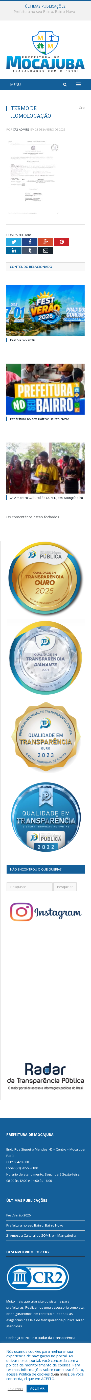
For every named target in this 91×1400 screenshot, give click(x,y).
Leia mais (60, 1374)
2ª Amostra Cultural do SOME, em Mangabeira (46, 497)
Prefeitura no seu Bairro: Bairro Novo (44, 11)
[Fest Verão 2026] (45, 310)
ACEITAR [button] (37, 1388)
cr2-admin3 (21, 129)
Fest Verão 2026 (22, 340)
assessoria (60, 1307)
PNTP (28, 1337)
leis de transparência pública (52, 1320)
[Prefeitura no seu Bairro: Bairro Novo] (45, 389)
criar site (37, 1301)
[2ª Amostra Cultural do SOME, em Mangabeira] (45, 468)
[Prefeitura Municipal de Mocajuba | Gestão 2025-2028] (45, 50)
